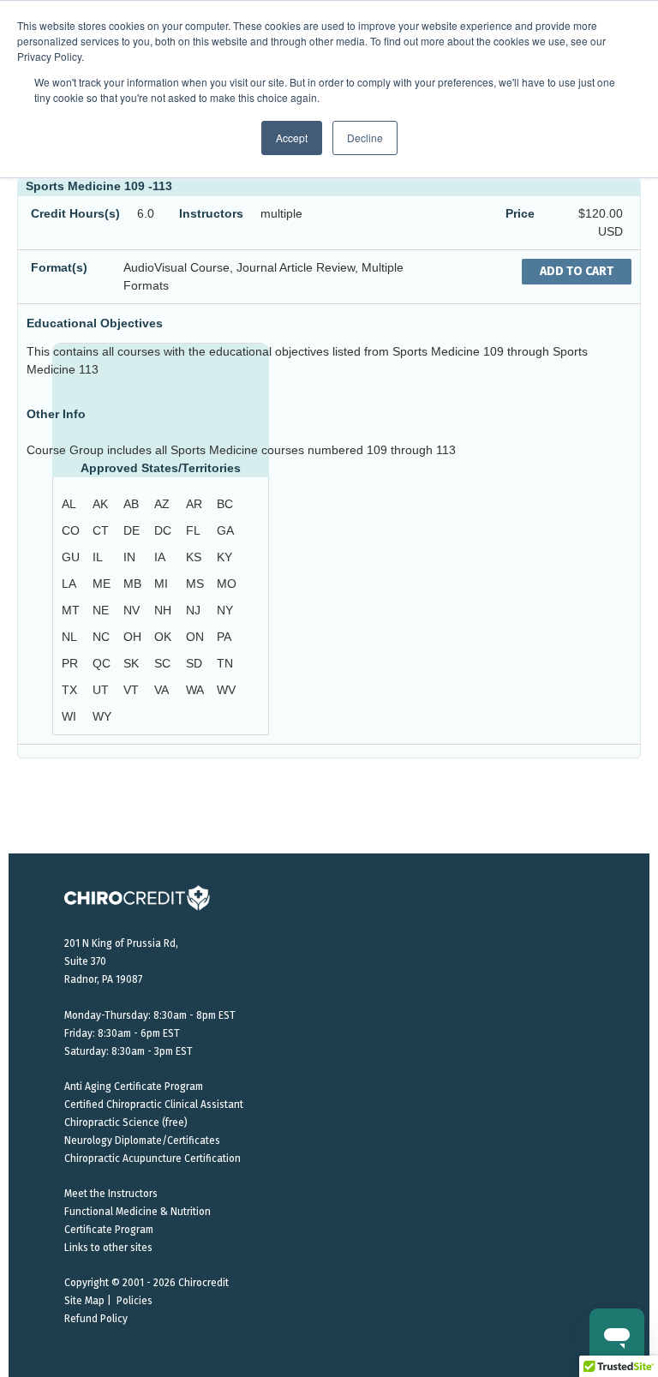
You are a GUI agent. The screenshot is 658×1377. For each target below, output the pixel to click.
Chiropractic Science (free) (126, 1123)
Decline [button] (365, 137)
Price (520, 213)
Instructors (211, 213)
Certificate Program (108, 1230)
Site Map (84, 1301)
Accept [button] (292, 137)
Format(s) (59, 267)
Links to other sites (108, 1248)
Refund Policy (96, 1319)
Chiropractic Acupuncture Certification (152, 1158)
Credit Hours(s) (75, 213)
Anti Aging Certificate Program (133, 1087)
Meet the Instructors (111, 1194)
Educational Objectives (95, 323)
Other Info (56, 414)
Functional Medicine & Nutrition (137, 1212)
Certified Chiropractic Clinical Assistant (153, 1105)
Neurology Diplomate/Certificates (142, 1141)
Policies (135, 1301)
